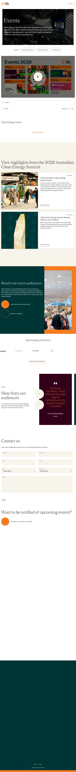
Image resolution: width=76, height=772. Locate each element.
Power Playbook (18, 701)
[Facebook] (31, 686)
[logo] (5, 3)
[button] (39, 394)
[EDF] (64, 351)
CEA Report (16, 697)
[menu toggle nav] (74, 3)
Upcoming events (27, 50)
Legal (35, 764)
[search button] (68, 3)
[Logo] (38, 679)
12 (72, 108)
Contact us (56, 50)
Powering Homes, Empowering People (18, 706)
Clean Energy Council (37, 767)
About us (3, 703)
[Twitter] (38, 686)
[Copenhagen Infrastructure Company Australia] (48, 351)
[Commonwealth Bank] (31, 351)
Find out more (44, 205)
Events (28, 703)
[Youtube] (41, 686)
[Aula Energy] (14, 351)
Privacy (40, 764)
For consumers (30, 706)
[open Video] (38, 76)
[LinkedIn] (36, 686)
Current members (6, 706)
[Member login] (71, 3)
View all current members (37, 361)
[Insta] (33, 686)
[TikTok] (44, 686)
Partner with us (43, 50)
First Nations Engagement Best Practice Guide (18, 713)
